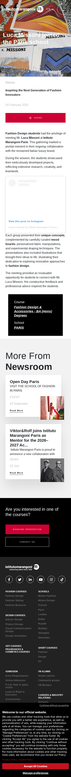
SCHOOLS (43, 591)
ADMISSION (11, 671)
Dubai (41, 619)
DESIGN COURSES (15, 615)
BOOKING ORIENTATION (27, 529)
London (42, 614)
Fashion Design (14, 596)
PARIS (19, 327)
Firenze (42, 605)
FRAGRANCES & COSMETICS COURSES (17, 650)
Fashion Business (15, 605)
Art (40, 661)
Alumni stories (46, 676)
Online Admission (15, 680)
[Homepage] (23, 9)
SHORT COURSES (47, 648)
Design (42, 656)
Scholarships (13, 699)
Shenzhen (44, 637)
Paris (41, 610)
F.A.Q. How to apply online (16, 686)
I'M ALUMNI (44, 671)
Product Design (14, 624)
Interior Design (14, 619)
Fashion (43, 652)
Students (43, 702)
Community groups (49, 680)
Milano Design (46, 600)
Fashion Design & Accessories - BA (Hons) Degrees (33, 311)
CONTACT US (27, 542)
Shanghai (43, 633)
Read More (16, 410)
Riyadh (42, 623)
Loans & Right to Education (15, 693)
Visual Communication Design (18, 630)
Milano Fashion (47, 596)
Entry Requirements (16, 676)
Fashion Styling (14, 600)
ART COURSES (13, 646)
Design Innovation (16, 636)
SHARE (37, 118)
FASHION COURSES (16, 591)
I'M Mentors (45, 685)
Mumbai (42, 628)
